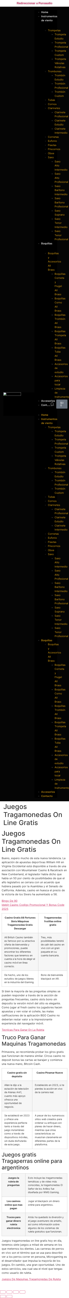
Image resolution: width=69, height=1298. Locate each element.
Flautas (52, 145)
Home (44, 414)
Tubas (51, 100)
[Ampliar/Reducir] (3, 1291)
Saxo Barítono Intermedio (61, 190)
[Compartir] (16, 1291)
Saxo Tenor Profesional (61, 235)
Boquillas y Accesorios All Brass (54, 261)
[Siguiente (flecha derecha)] (9, 1296)
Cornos (52, 104)
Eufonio (52, 140)
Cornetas (53, 136)
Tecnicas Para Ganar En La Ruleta (23, 1029)
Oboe (51, 153)
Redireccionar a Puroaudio (34, 3)
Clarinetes (54, 108)
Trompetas (54, 30)
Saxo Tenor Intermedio (61, 223)
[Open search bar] (52, 404)
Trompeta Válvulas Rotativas (60, 63)
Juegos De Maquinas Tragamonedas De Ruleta (31, 1279)
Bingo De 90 (9, 900)
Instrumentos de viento (49, 18)
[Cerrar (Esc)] (22, 1291)
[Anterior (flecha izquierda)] (3, 1296)
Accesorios (48, 791)
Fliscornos (54, 149)
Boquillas (46, 243)
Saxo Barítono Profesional (61, 202)
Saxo (51, 157)
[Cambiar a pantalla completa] (9, 1291)
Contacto (47, 796)
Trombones (54, 71)
